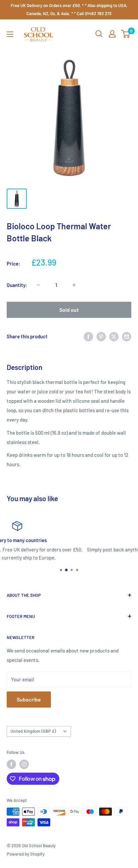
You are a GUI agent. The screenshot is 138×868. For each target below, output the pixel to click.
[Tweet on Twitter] (114, 336)
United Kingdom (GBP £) (33, 731)
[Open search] (99, 34)
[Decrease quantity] (38, 285)
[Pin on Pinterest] (101, 336)
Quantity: (17, 285)
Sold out (69, 309)
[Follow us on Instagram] (24, 764)
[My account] (112, 34)
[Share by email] (126, 336)
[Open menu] (10, 34)
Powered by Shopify (26, 854)
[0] (126, 34)
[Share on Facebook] (88, 336)
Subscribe (29, 699)
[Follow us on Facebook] (11, 764)
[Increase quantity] (74, 285)
